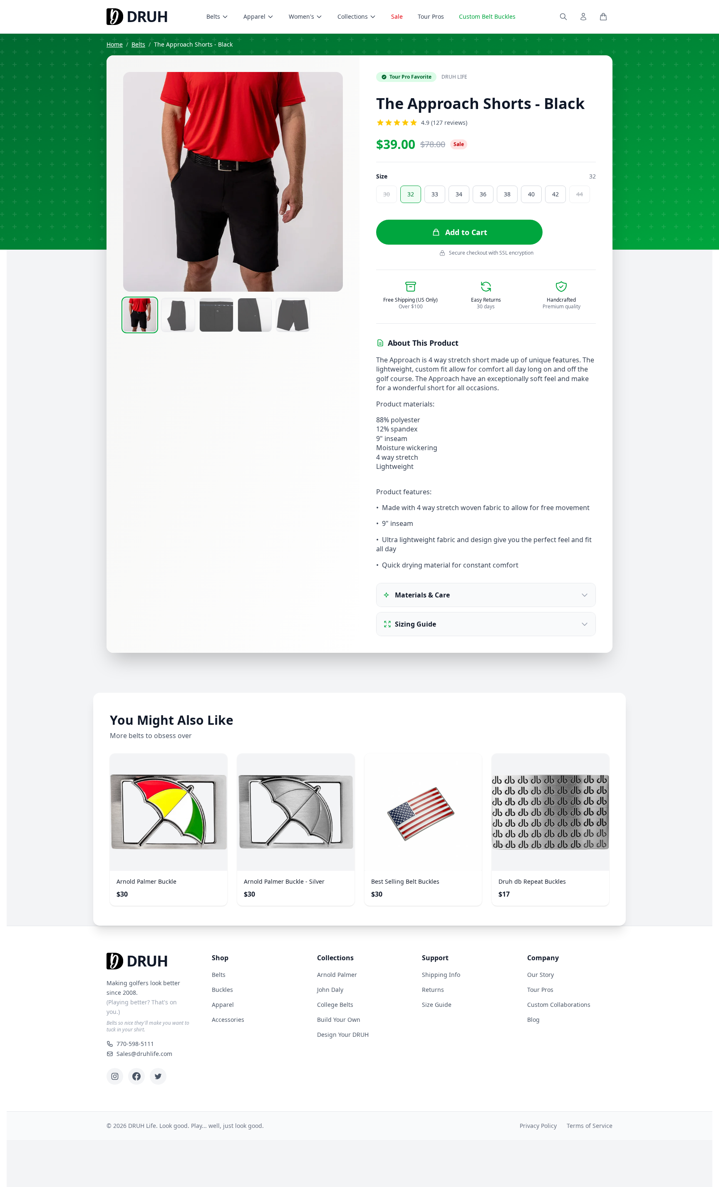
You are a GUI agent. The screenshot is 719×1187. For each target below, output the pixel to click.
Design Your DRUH (343, 1034)
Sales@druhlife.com (144, 1054)
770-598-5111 (135, 1044)
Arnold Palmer (337, 975)
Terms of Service (589, 1126)
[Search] (563, 16)
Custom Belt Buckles (487, 16)
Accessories (228, 1019)
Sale (397, 16)
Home (115, 44)
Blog (533, 1019)
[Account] (583, 16)
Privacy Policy (538, 1126)
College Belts (335, 1005)
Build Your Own (338, 1019)
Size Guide (436, 1005)
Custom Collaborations (558, 1005)
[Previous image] (134, 181)
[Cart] (603, 16)
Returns (433, 990)
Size (381, 176)
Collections (352, 16)
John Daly (330, 990)
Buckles (222, 990)
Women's (301, 16)
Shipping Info (441, 975)
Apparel (254, 16)
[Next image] (331, 181)
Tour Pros (431, 16)
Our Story (540, 975)
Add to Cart (466, 232)
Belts (213, 16)
